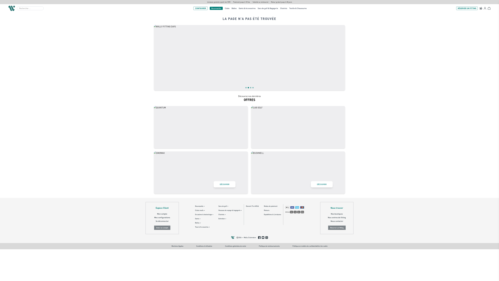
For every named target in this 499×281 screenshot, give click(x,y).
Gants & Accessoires (247, 8)
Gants (197, 219)
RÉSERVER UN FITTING (467, 8)
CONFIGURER (200, 8)
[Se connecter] (485, 8)
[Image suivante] (341, 57)
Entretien (222, 219)
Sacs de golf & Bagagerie (268, 8)
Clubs (227, 8)
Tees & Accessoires (202, 227)
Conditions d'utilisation (204, 246)
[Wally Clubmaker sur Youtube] (263, 237)
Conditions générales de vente (235, 246)
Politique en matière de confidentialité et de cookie (310, 246)
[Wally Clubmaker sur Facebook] (259, 237)
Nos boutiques (337, 214)
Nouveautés (216, 8)
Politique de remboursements (269, 246)
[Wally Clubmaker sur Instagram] (266, 237)
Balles (234, 8)
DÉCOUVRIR (224, 184)
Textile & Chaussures (298, 8)
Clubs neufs (200, 210)
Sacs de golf (223, 206)
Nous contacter (337, 221)
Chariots (283, 8)
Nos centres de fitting (337, 217)
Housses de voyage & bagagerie (230, 210)
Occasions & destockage (204, 214)
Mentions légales (177, 246)
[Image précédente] (157, 57)
